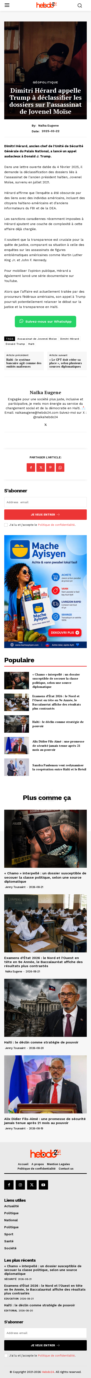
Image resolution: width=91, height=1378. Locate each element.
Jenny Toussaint (15, 887)
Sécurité (10, 1279)
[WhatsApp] (60, 467)
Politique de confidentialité (56, 524)
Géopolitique (45, 82)
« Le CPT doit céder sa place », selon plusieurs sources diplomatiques (65, 363)
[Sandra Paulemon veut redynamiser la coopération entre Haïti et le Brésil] (16, 767)
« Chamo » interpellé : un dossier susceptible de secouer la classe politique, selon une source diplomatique (56, 680)
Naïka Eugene (48, 125)
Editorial (10, 1310)
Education (11, 1298)
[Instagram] (20, 1185)
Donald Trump (15, 343)
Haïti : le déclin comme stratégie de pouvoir (41, 1042)
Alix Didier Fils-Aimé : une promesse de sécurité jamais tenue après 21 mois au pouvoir (58, 745)
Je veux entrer (43, 514)
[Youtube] (43, 1185)
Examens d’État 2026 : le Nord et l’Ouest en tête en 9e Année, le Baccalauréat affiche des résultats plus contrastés (56, 702)
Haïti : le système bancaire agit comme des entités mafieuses (23, 363)
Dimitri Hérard (69, 338)
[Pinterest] (50, 467)
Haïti (31, 343)
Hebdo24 (48, 1372)
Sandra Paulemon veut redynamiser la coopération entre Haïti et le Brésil (59, 767)
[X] (45, 424)
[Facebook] (31, 467)
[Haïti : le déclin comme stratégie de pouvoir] (16, 724)
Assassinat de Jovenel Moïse (37, 338)
